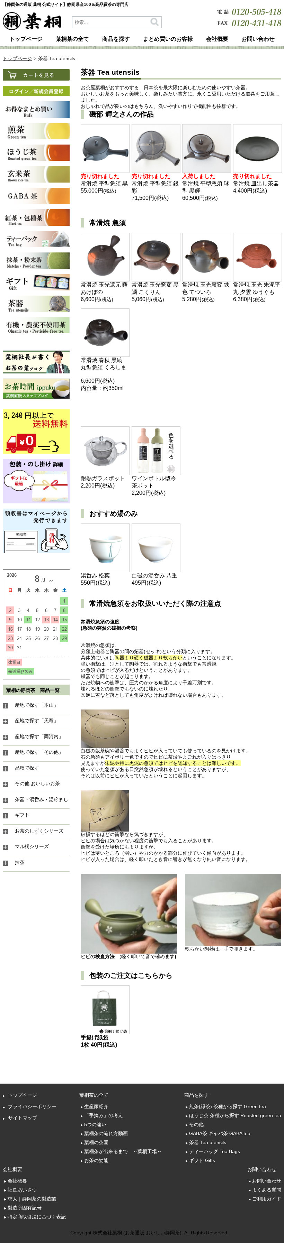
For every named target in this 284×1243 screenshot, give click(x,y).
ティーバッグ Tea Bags (214, 1151)
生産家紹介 (96, 1106)
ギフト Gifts (202, 1160)
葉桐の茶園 (96, 1142)
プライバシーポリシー (32, 1106)
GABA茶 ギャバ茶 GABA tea (219, 1133)
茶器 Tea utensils (207, 1142)
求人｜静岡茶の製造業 (32, 1199)
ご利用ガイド (266, 1199)
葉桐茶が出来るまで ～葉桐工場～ (123, 1151)
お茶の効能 (96, 1160)
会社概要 (17, 1181)
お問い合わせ (266, 1181)
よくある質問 (266, 1190)
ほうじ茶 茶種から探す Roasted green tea (235, 1115)
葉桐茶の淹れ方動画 (106, 1133)
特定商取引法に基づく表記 (37, 1216)
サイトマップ (22, 1118)
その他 (196, 1124)
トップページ (26, 39)
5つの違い (95, 1124)
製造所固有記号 (25, 1207)
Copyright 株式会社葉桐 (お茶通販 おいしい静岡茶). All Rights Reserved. (149, 1232)
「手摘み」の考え (103, 1115)
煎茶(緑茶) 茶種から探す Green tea (227, 1106)
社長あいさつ (22, 1190)
